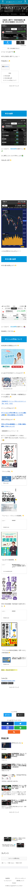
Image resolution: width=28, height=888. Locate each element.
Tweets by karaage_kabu (8, 680)
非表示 (6, 66)
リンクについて (7, 880)
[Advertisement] (14, 97)
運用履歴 (11, 683)
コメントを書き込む (14, 858)
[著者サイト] (7, 723)
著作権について (20, 880)
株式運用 (5, 683)
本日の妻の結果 (8, 78)
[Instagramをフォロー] (7, 727)
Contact (14, 883)
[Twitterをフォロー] (20, 723)
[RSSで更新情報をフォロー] (14, 732)
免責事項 (7, 878)
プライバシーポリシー (20, 878)
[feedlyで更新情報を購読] (20, 727)
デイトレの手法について (10, 80)
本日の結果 (7, 75)
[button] (25, 429)
